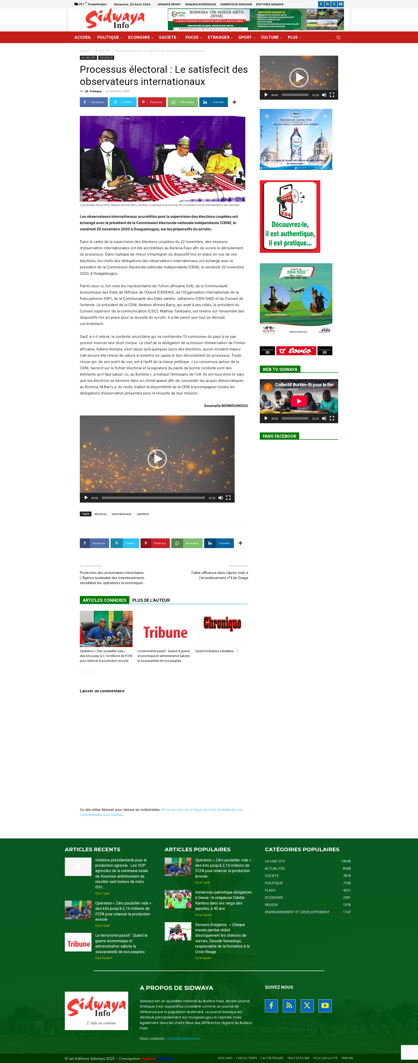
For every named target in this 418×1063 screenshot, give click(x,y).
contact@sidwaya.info (183, 1038)
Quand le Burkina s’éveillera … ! (216, 651)
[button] (338, 37)
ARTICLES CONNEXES (105, 600)
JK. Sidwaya (93, 91)
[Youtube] (340, 4)
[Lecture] (86, 497)
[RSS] (327, 4)
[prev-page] (83, 670)
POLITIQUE (106, 57)
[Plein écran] (228, 497)
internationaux (121, 514)
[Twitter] (334, 4)
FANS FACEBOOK (279, 436)
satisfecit (143, 514)
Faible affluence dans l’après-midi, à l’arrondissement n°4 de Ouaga (220, 575)
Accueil (85, 51)
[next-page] (91, 670)
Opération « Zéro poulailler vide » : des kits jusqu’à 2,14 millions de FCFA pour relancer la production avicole (106, 656)
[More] (234, 102)
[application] (157, 459)
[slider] (153, 498)
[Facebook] (321, 4)
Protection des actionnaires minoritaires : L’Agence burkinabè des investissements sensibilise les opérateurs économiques (112, 578)
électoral (100, 514)
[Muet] (220, 497)
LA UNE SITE (102, 51)
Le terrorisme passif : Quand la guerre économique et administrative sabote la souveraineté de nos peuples (164, 656)
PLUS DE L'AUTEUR (151, 600)
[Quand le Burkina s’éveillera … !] (221, 629)
